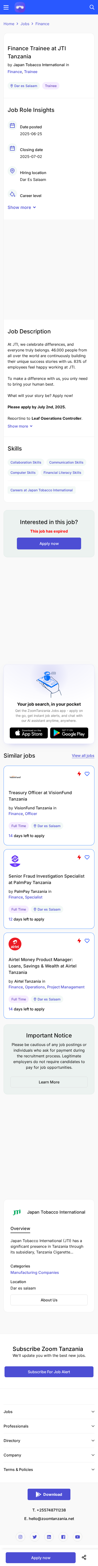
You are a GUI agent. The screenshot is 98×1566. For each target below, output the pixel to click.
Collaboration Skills (25, 462)
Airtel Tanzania (27, 981)
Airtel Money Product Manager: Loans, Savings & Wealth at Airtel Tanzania (43, 966)
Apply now (49, 543)
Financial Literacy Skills (62, 472)
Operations (35, 987)
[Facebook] (63, 1537)
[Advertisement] (49, 268)
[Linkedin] (49, 1537)
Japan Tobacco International (39, 64)
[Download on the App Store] (29, 733)
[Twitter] (34, 1537)
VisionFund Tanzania (33, 808)
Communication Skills (66, 462)
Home (9, 23)
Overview (20, 1228)
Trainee (30, 71)
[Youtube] (77, 1537)
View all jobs (83, 755)
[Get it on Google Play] (69, 733)
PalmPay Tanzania (30, 891)
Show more (19, 207)
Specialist (33, 897)
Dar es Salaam (25, 86)
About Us (49, 1300)
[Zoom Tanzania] (20, 7)
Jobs (24, 23)
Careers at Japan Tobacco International (41, 490)
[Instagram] (20, 1537)
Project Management (65, 987)
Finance (42, 23)
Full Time (18, 826)
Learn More (49, 1082)
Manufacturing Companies (34, 1272)
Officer (31, 813)
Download (52, 1494)
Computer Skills (23, 472)
